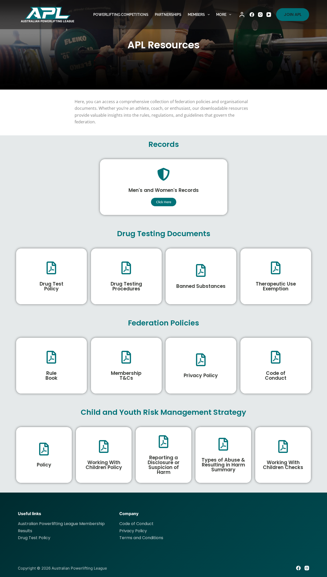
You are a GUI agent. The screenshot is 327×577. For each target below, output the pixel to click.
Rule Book (51, 375)
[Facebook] (252, 14)
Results (25, 531)
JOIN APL (292, 14)
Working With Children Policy (104, 465)
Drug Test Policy (51, 286)
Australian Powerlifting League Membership (61, 524)
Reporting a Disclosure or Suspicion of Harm (164, 464)
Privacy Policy (201, 375)
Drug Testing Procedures (126, 286)
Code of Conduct (275, 375)
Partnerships (168, 15)
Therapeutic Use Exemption (275, 286)
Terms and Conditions (141, 538)
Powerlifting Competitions (120, 15)
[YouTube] (268, 14)
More (221, 15)
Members (196, 15)
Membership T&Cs (126, 375)
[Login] (241, 14)
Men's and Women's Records (163, 190)
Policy (44, 464)
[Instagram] (260, 14)
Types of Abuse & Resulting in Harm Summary (223, 464)
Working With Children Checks (283, 465)
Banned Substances (201, 286)
